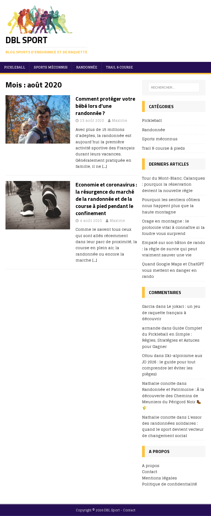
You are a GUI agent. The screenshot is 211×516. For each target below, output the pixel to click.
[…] (104, 166)
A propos (150, 465)
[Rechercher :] (173, 87)
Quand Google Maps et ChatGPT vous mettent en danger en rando (173, 270)
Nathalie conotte (159, 417)
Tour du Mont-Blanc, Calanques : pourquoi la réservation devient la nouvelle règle (173, 184)
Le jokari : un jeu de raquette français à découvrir (171, 312)
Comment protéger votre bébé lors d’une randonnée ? (105, 105)
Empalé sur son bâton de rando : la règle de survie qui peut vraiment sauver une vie (173, 248)
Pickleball (14, 67)
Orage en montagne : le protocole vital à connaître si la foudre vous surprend (173, 227)
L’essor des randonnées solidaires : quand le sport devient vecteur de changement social (173, 426)
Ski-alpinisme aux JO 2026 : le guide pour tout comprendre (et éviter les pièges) (172, 364)
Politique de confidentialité (169, 484)
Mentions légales (159, 477)
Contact (149, 471)
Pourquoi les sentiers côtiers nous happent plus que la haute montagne (171, 205)
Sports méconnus (51, 67)
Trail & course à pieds (163, 148)
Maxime (119, 120)
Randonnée (86, 67)
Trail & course (119, 67)
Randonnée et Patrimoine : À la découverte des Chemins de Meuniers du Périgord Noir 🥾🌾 (173, 398)
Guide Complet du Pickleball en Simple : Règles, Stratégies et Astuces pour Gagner (172, 337)
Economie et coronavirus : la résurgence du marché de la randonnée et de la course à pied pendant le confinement (106, 198)
